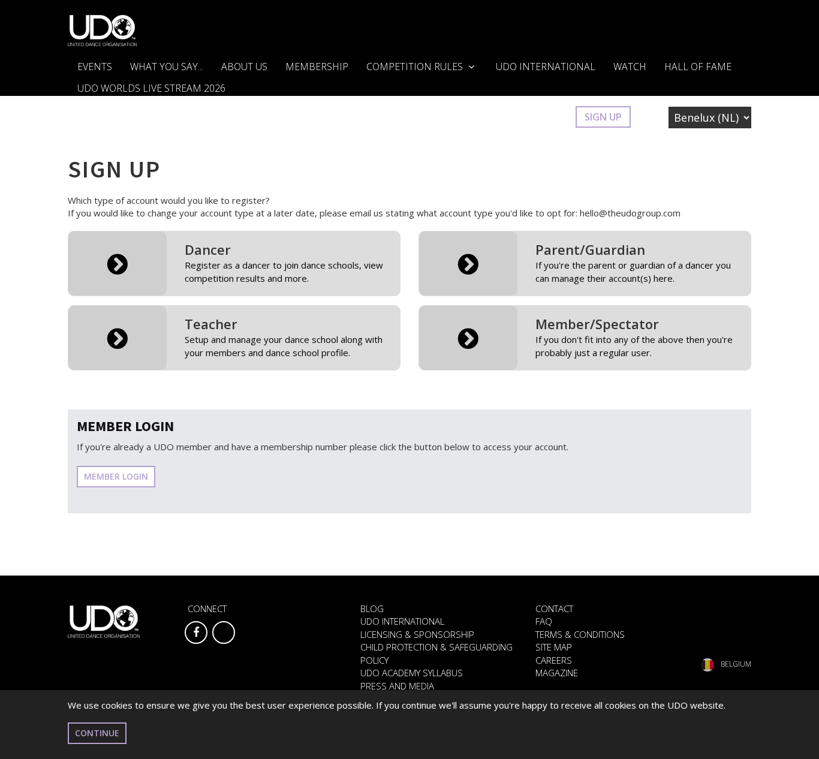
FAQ (543, 621)
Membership (316, 66)
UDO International (545, 66)
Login (548, 117)
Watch (629, 66)
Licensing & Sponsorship (417, 634)
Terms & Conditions (580, 634)
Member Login (116, 476)
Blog (372, 609)
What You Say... (166, 66)
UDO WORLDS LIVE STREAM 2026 (151, 88)
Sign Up (603, 117)
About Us (244, 66)
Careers (553, 660)
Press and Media (397, 686)
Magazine (556, 673)
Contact (554, 609)
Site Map (553, 647)
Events (94, 66)
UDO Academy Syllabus (411, 673)
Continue (97, 733)
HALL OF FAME (697, 66)
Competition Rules (415, 66)
